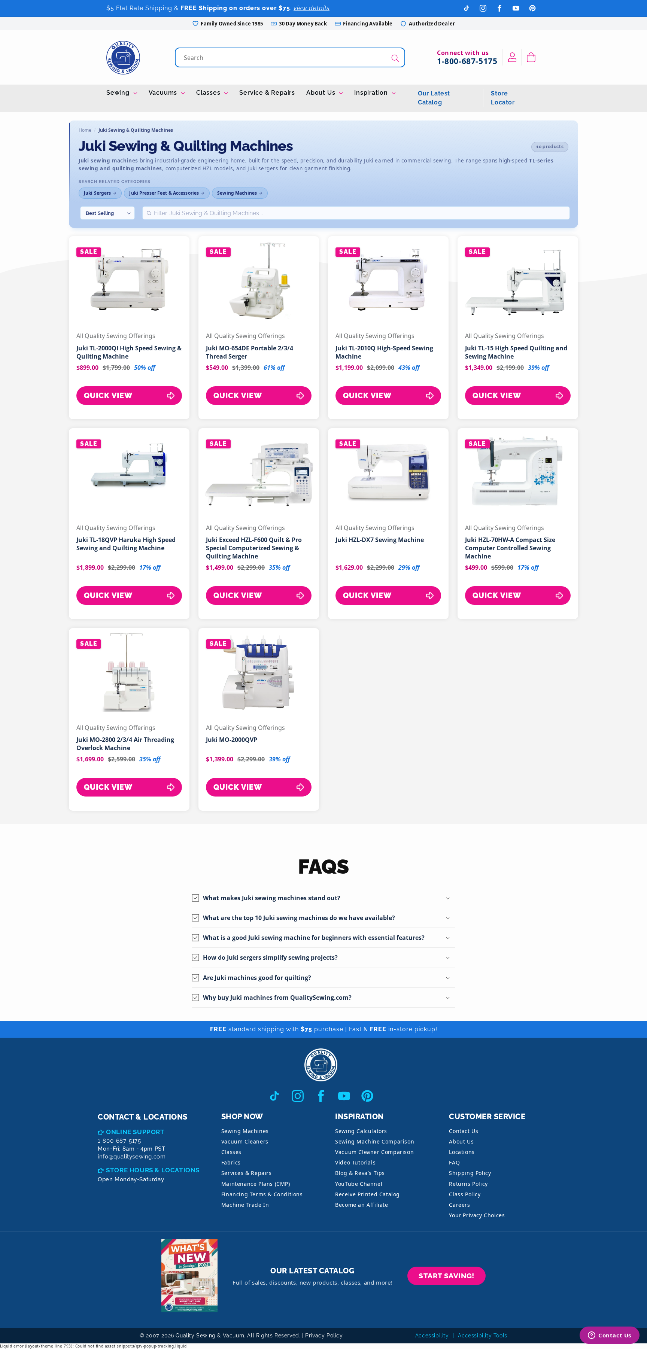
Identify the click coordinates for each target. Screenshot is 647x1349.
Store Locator (502, 98)
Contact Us (463, 1131)
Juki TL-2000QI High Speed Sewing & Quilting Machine (129, 352)
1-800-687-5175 (467, 61)
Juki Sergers (97, 193)
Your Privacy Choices (477, 1215)
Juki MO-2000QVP (231, 740)
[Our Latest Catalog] (189, 1275)
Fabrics (231, 1162)
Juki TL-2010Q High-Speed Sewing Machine (384, 352)
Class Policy (464, 1194)
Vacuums (164, 92)
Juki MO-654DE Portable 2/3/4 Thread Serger (249, 352)
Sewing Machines (237, 193)
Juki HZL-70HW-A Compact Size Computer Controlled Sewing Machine (510, 548)
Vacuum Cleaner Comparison (374, 1151)
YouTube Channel (358, 1183)
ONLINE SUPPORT (135, 1132)
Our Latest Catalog (434, 98)
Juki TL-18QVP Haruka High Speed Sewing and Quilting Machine (126, 544)
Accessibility (432, 1336)
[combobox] (290, 57)
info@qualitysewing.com (131, 1156)
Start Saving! (446, 1276)
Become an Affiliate (361, 1204)
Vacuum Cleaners (244, 1141)
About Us (321, 92)
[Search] (395, 58)
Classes (209, 92)
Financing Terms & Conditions (262, 1194)
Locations (461, 1151)
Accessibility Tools (482, 1336)
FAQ (454, 1162)
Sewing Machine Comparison (374, 1141)
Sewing (118, 92)
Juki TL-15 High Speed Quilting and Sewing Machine (516, 352)
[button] (531, 57)
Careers (459, 1204)
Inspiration (372, 92)
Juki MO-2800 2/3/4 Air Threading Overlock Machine (125, 744)
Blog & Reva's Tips (360, 1172)
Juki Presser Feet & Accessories (164, 193)
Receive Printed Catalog (367, 1194)
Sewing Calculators (361, 1131)
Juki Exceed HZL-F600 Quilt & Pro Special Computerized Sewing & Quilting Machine (254, 548)
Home (85, 130)
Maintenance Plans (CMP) (255, 1183)
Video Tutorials (355, 1162)
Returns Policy (468, 1183)
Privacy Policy (324, 1336)
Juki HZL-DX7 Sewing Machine (379, 540)
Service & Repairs (267, 92)
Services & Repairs (246, 1172)
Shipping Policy (470, 1172)
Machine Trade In (245, 1204)
